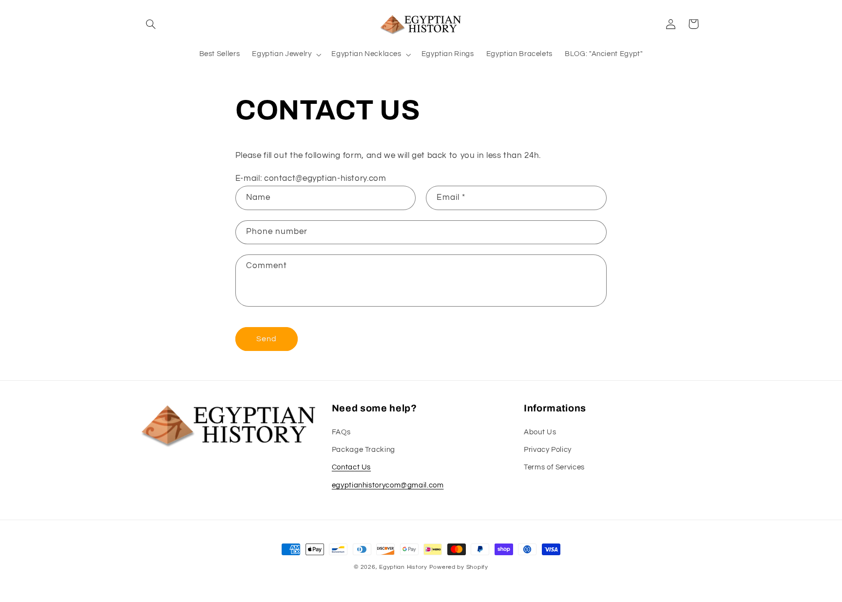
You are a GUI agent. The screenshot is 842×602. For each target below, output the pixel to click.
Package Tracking (363, 449)
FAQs (341, 432)
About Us (540, 432)
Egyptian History (403, 567)
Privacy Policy (548, 449)
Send (266, 339)
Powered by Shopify (458, 567)
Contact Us (351, 467)
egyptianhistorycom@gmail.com (388, 485)
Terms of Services (554, 467)
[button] (151, 24)
